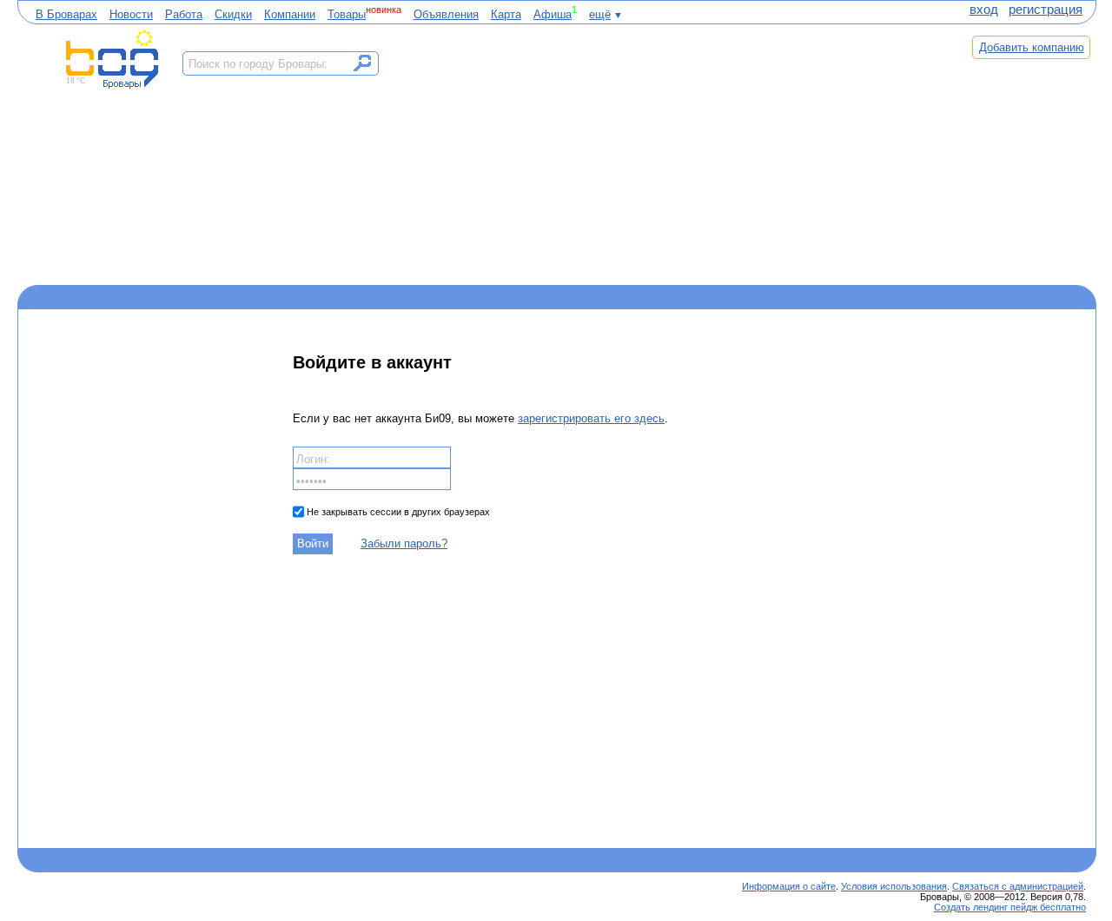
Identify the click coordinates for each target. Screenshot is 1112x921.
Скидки (233, 14)
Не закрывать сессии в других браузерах (397, 512)
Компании (289, 14)
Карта (506, 14)
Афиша (552, 14)
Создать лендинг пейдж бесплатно (1010, 907)
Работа (183, 14)
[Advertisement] (667, 153)
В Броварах (66, 14)
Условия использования (894, 886)
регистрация (1045, 10)
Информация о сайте (789, 886)
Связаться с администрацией (1017, 886)
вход (984, 10)
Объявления (446, 14)
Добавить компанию (1031, 47)
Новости (131, 14)
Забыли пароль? (404, 543)
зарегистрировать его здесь (591, 418)
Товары (347, 14)
